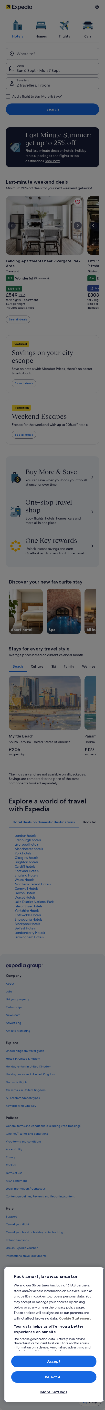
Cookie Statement (75, 1318)
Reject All (54, 1377)
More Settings (53, 1392)
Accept (54, 1361)
